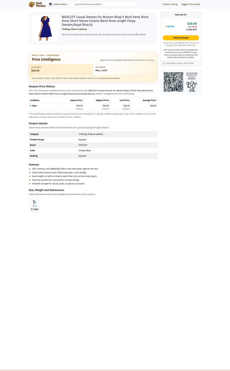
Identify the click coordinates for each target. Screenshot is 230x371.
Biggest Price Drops (191, 4)
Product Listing (170, 4)
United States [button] (60, 4)
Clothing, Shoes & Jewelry (74, 29)
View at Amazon (181, 38)
